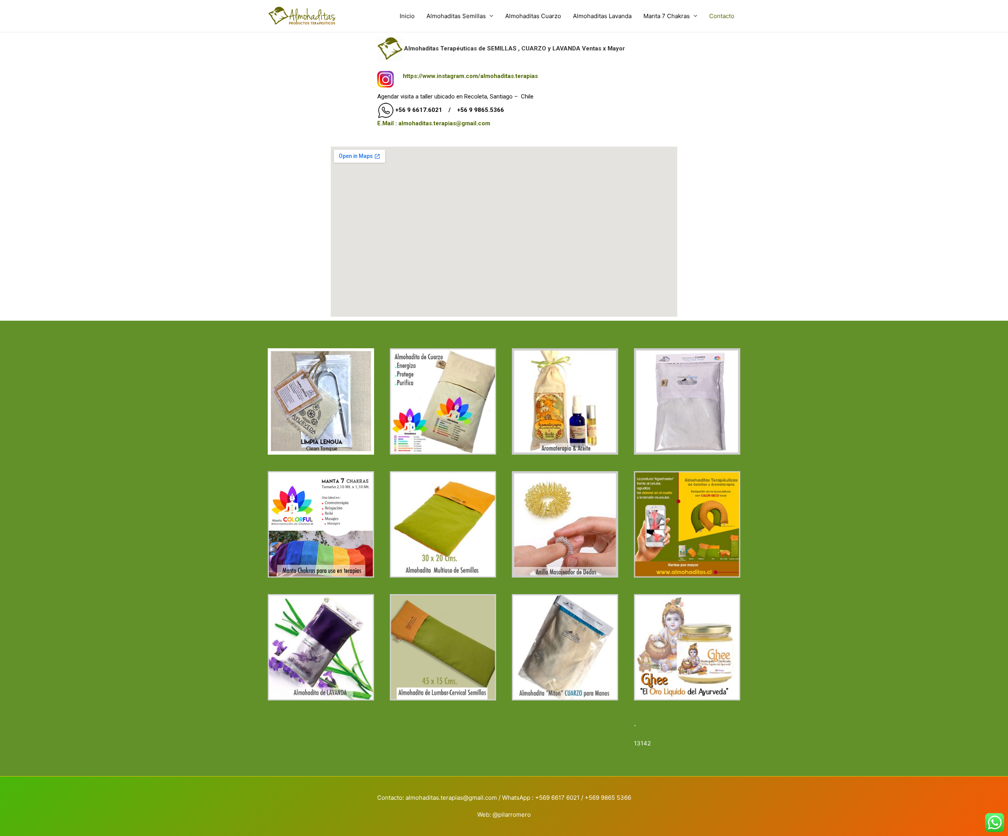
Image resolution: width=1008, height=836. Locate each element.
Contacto (721, 16)
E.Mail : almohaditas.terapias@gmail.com (433, 123)
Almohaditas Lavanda (602, 16)
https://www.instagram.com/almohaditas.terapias (470, 76)
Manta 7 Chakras (666, 16)
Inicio (407, 16)
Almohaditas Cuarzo (533, 16)
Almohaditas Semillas (456, 16)
